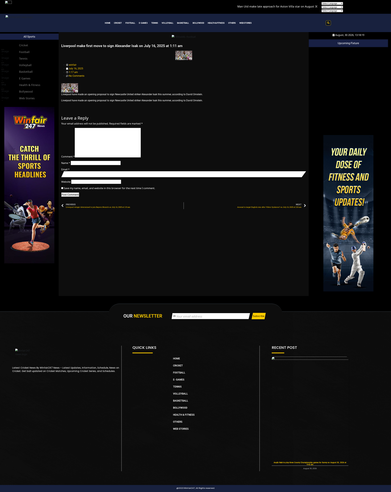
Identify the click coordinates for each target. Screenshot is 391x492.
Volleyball (25, 65)
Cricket (23, 45)
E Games (24, 78)
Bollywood (26, 91)
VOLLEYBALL (167, 23)
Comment (68, 156)
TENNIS (154, 23)
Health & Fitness (29, 85)
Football (24, 52)
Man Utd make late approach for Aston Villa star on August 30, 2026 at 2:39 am (261, 6)
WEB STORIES (245, 23)
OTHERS (232, 23)
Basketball (26, 71)
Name (65, 163)
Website (66, 181)
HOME (107, 23)
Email (65, 169)
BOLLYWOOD (198, 23)
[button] (328, 23)
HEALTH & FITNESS (216, 23)
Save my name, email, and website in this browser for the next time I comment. (109, 188)
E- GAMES (143, 23)
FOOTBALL (130, 23)
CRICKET (118, 23)
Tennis (23, 58)
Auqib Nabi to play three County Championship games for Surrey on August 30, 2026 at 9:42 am (310, 463)
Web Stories (27, 98)
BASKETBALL (183, 23)
